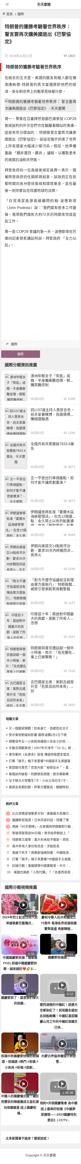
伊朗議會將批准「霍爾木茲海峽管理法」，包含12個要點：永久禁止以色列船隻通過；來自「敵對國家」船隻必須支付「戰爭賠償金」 (52, 521)
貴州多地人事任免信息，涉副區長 (35, 846)
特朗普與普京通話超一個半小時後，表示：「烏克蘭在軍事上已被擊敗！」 (53, 652)
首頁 (9, 14)
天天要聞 (44, 4)
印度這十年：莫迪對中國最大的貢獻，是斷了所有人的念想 (52, 618)
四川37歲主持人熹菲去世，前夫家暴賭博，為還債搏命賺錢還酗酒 (52, 414)
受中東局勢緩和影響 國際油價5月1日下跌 (38, 735)
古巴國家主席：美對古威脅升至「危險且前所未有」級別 (52, 686)
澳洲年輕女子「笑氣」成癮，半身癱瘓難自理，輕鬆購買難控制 (52, 380)
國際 (21, 14)
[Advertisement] (40, 292)
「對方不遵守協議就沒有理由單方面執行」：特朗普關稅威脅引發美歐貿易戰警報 (53, 584)
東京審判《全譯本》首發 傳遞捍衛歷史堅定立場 (42, 754)
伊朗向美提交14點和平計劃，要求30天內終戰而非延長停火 (52, 550)
